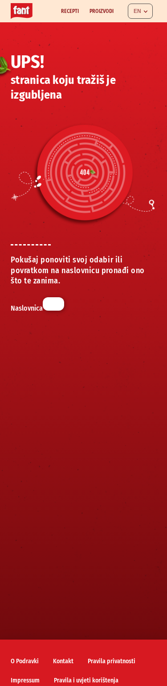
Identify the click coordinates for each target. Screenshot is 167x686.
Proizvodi (102, 11)
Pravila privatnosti (111, 661)
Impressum (25, 680)
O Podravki (25, 661)
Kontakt (63, 661)
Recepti (70, 11)
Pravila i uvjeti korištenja (86, 680)
